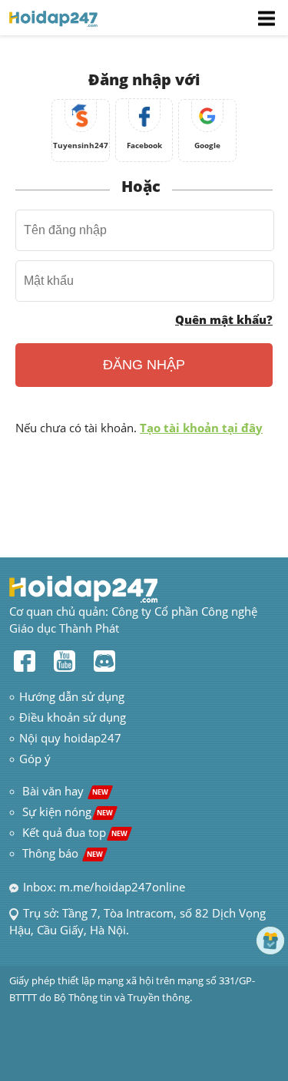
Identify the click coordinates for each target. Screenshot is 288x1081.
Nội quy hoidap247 (70, 737)
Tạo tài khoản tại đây (201, 427)
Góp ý (35, 758)
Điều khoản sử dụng (72, 717)
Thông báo (62, 853)
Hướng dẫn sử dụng (71, 696)
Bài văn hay (63, 790)
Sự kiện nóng (67, 811)
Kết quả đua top (74, 832)
